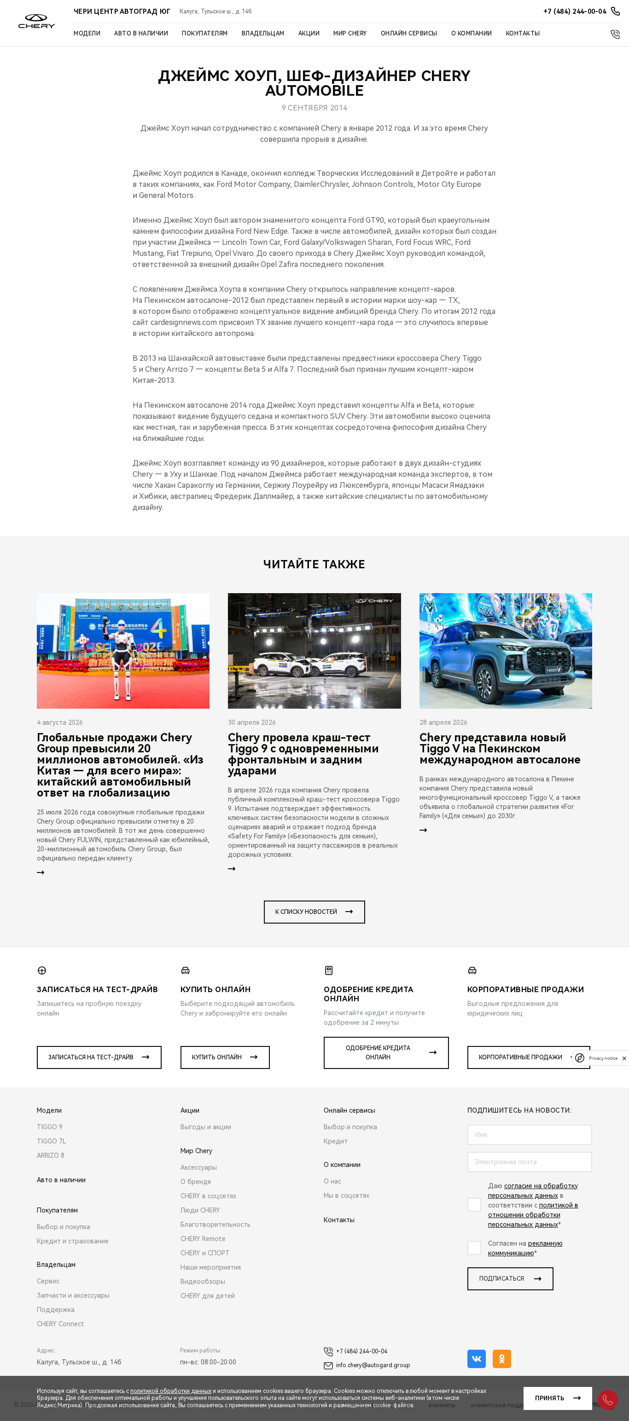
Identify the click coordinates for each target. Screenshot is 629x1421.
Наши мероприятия (211, 1267)
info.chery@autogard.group (373, 1365)
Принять (549, 1398)
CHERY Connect (60, 1324)
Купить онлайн (217, 1057)
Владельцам (263, 33)
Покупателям (205, 33)
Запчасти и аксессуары (73, 1295)
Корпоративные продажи (520, 1057)
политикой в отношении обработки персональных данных (533, 1214)
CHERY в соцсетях (208, 1196)
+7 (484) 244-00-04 (361, 1351)
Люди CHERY (200, 1210)
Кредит (336, 1141)
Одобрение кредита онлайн (378, 1053)
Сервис (48, 1281)
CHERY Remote (203, 1238)
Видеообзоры (203, 1281)
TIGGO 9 (50, 1127)
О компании (471, 33)
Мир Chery (350, 33)
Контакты (523, 33)
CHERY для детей (208, 1296)
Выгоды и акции (206, 1127)
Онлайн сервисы (409, 33)
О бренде (196, 1181)
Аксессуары (199, 1167)
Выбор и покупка (63, 1226)
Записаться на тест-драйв (91, 1057)
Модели (87, 33)
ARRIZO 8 (50, 1155)
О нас (332, 1181)
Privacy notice (603, 1058)
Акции (309, 33)
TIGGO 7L (51, 1141)
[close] (624, 1058)
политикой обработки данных (170, 1391)
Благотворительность (215, 1224)
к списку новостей (306, 912)
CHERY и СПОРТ (205, 1253)
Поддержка (56, 1309)
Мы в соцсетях (346, 1195)
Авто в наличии (141, 33)
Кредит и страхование (73, 1241)
